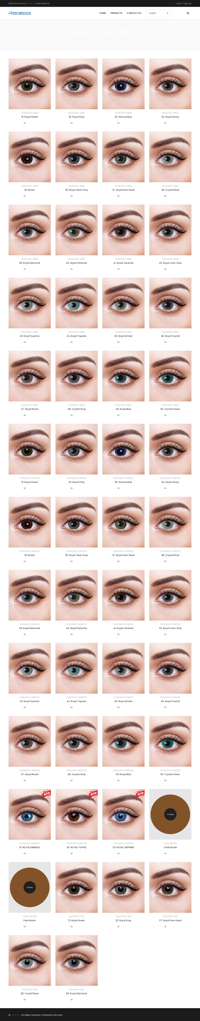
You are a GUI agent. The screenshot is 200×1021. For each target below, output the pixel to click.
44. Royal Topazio (76, 336)
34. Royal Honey (170, 116)
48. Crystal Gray (77, 409)
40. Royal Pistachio (76, 263)
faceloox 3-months (30, 478)
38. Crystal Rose (170, 189)
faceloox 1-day (76, 916)
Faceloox (15, 1014)
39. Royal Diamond (29, 263)
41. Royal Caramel (123, 263)
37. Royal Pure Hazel (123, 189)
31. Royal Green (29, 116)
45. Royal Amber (123, 336)
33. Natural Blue (123, 116)
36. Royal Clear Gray (76, 189)
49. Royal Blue (123, 409)
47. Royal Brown (30, 409)
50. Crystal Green (170, 409)
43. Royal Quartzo (30, 336)
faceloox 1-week (29, 113)
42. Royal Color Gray (170, 263)
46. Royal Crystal (170, 336)
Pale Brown (30, 920)
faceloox (31, 3)
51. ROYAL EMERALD (30, 847)
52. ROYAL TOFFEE (76, 847)
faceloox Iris (170, 843)
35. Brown (29, 189)
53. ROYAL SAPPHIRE (123, 847)
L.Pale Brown (170, 847)
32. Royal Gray (77, 116)
